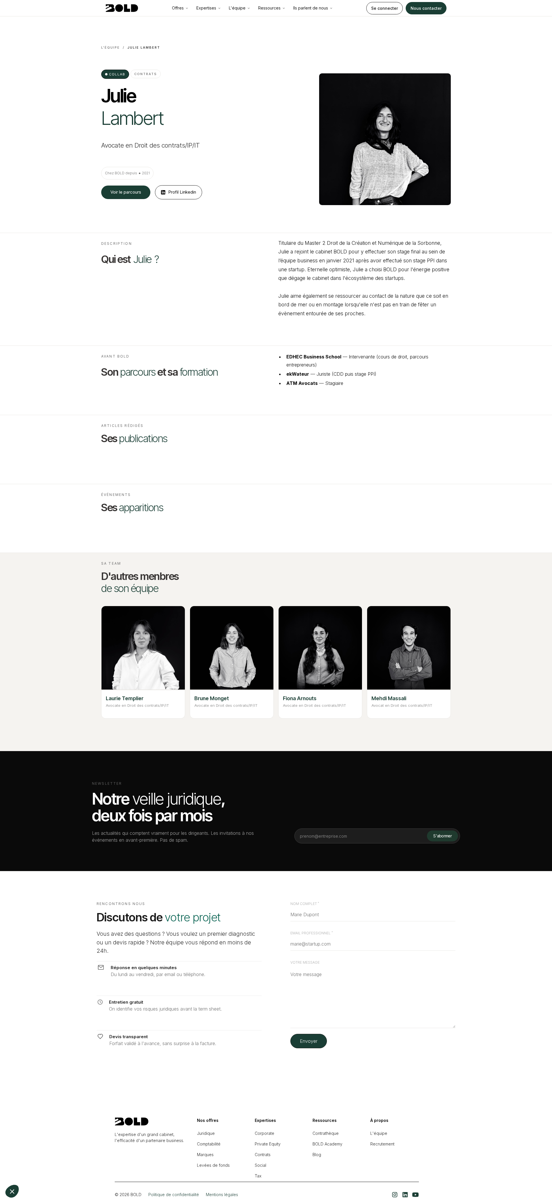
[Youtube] (415, 1194)
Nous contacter (426, 8)
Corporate (264, 1133)
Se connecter (384, 8)
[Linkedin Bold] (405, 1194)
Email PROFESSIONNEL (311, 933)
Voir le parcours (125, 192)
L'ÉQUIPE (110, 47)
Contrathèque (326, 1133)
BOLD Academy (327, 1143)
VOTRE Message (305, 963)
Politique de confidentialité (173, 1194)
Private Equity (268, 1143)
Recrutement (382, 1143)
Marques (205, 1154)
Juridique (206, 1133)
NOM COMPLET (304, 904)
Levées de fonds (213, 1165)
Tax (258, 1175)
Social (260, 1165)
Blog (317, 1154)
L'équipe (378, 1133)
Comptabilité (209, 1143)
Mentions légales (222, 1194)
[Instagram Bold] (394, 1194)
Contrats (263, 1154)
